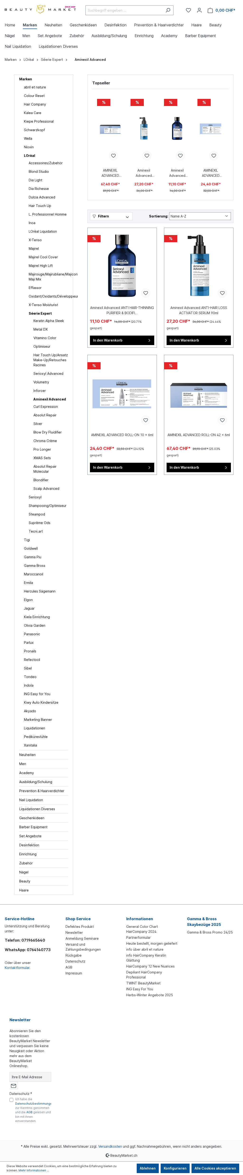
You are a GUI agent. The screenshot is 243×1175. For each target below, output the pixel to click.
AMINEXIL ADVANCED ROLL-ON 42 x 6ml (110, 173)
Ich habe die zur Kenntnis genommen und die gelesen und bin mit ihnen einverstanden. (34, 1110)
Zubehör (26, 863)
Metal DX (40, 329)
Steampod (37, 514)
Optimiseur (41, 346)
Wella (28, 138)
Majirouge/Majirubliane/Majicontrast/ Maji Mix (48, 276)
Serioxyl (35, 497)
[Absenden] (13, 1085)
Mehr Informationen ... (34, 1170)
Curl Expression (45, 407)
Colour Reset (34, 96)
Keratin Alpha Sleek (48, 321)
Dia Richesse (39, 189)
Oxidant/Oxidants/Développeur (48, 296)
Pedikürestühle (36, 737)
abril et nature (35, 87)
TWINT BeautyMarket (143, 983)
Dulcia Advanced (42, 197)
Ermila (28, 583)
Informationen (139, 918)
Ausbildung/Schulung (35, 782)
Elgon (28, 600)
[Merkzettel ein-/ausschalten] (113, 155)
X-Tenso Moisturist (43, 305)
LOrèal (29, 156)
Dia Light (35, 180)
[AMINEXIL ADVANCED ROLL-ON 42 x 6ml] (110, 128)
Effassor (35, 288)
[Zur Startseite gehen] (40, 9)
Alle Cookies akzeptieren (215, 1168)
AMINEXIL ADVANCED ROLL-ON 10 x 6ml (211, 173)
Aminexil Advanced (49, 399)
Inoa (32, 223)
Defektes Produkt (79, 927)
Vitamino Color (44, 338)
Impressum (73, 973)
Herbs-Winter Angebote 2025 (149, 995)
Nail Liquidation (31, 800)
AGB (68, 967)
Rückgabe (73, 955)
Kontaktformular (17, 968)
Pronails (30, 651)
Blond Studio (39, 171)
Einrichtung (28, 854)
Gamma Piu (32, 557)
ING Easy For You (139, 989)
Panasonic (32, 634)
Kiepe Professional (39, 121)
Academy (26, 773)
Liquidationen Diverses (37, 809)
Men (22, 764)
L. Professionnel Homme (48, 214)
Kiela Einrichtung (37, 617)
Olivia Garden (34, 625)
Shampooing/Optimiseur (47, 506)
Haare (24, 890)
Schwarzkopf (34, 130)
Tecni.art (36, 531)
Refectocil (32, 660)
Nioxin (29, 147)
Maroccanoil (33, 574)
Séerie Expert (40, 313)
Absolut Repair (44, 415)
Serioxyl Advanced (48, 373)
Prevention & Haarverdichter (41, 791)
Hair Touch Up (40, 206)
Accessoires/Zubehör (46, 163)
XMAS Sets (42, 458)
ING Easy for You (37, 694)
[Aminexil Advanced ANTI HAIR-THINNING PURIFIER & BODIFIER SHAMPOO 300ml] (177, 128)
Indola (28, 685)
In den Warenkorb (107, 340)
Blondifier (40, 480)
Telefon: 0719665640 (25, 940)
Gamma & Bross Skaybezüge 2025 (204, 921)
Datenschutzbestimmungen (34, 1103)
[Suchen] (167, 10)
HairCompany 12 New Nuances (150, 966)
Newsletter (74, 932)
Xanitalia (30, 745)
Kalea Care (32, 113)
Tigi (27, 540)
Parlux (29, 642)
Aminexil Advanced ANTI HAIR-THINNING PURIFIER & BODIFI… (177, 173)
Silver (37, 424)
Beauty (24, 881)
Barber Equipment (33, 827)
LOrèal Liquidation (43, 231)
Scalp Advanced (46, 488)
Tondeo (30, 677)
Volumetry (41, 382)
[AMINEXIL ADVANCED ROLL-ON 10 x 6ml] (210, 128)
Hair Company (35, 104)
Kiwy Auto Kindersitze (41, 702)
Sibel (28, 668)
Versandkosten (110, 1146)
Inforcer (39, 391)
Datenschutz (75, 961)
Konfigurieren (175, 1168)
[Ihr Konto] (199, 10)
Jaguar (29, 608)
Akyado (30, 711)
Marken (25, 79)
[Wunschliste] (188, 10)
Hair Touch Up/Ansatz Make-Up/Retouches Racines (50, 360)
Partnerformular (138, 937)
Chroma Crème (45, 441)
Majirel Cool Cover (43, 257)
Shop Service (78, 918)
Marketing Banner (38, 720)
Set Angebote (30, 836)
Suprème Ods (39, 523)
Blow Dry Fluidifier (47, 432)
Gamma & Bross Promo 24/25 (210, 932)
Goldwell (31, 548)
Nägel (23, 872)
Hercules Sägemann (40, 591)
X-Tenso (35, 240)
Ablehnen (148, 1168)
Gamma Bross (34, 565)
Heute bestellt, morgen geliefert (151, 943)
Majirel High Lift (41, 266)
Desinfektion (29, 845)
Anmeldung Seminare (82, 938)
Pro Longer (42, 449)
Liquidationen (34, 728)
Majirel (34, 248)
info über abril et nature (145, 949)
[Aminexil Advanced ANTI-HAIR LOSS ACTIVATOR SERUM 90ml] (143, 128)
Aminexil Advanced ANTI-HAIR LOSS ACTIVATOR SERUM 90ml (144, 173)
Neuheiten (27, 755)
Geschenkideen (31, 818)
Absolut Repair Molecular (44, 468)
